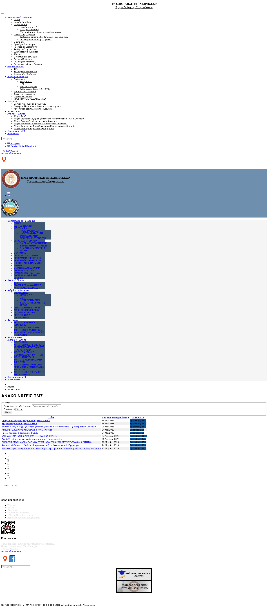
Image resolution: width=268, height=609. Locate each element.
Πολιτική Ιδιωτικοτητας (18, 512)
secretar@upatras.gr (11, 153)
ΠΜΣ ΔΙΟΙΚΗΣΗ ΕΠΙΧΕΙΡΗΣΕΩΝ (134, 3)
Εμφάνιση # (10, 409)
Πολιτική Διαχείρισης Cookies (28, 64)
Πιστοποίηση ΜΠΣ (16, 131)
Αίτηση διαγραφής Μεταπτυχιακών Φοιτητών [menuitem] (28, 353)
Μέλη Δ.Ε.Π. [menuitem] (26, 295)
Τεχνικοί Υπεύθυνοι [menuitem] (25, 312)
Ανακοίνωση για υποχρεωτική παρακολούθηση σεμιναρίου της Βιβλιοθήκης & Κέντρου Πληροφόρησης (51, 448)
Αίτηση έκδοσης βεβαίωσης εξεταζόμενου (34, 128)
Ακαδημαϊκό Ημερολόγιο (25, 49)
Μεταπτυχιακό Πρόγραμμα (20, 17)
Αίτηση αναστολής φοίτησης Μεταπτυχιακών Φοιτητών (40, 123)
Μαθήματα (19, 42)
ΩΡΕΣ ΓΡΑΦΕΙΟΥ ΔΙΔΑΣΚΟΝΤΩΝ (30, 99)
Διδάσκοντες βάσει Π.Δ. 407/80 (35, 89)
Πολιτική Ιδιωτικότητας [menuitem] (27, 273)
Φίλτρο (8, 412)
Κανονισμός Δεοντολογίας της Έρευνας (33, 109)
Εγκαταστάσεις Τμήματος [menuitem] (28, 263)
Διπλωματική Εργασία (24, 34)
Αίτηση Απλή (20, 116)
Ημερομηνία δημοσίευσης (115, 417)
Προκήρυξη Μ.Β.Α (28, 27)
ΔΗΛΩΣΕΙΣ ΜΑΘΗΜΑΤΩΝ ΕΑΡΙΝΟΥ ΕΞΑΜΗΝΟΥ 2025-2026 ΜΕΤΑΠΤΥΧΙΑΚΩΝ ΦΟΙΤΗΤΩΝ (47, 442)
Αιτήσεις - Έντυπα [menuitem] (16, 340)
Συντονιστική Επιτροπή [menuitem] (27, 307)
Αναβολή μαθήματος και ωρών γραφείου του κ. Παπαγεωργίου (32, 439)
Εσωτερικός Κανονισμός (25, 71)
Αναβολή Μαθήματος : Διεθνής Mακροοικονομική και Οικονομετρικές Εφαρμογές (40, 445)
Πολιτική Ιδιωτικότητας (25, 61)
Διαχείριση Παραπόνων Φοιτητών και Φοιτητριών (37, 106)
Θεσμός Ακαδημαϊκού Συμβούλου (30, 104)
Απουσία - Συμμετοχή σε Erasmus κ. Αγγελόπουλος (27, 430)
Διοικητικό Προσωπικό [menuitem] (26, 310)
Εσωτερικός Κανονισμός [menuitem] (27, 285)
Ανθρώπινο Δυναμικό (17, 76)
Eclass (10, 507)
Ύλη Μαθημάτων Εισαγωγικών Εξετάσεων (40, 32)
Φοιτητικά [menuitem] (12, 320)
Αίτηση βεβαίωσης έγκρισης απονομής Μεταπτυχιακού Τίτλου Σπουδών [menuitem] (29, 347)
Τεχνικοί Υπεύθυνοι (23, 96)
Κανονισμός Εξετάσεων (25, 74)
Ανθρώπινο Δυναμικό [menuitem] (18, 290)
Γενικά (17, 19)
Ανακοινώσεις (14, 111)
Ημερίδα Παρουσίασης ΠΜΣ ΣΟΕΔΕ (19, 423)
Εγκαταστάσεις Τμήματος (26, 52)
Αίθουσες (18, 54)
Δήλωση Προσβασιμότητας (20, 515)
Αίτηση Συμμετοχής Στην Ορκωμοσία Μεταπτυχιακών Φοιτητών (45, 126)
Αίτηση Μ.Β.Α (20, 24)
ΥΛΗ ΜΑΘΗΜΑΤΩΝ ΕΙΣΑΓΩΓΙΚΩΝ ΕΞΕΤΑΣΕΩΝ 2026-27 (29, 436)
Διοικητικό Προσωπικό (24, 94)
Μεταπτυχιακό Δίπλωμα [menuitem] (27, 268)
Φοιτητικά (12, 101)
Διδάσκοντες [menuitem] (21, 293)
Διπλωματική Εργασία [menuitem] (25, 241)
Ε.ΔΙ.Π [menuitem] (23, 298)
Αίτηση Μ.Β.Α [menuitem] (21, 228)
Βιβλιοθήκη (12, 510)
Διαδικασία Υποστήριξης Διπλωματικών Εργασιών (44, 37)
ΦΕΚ (16, 69)
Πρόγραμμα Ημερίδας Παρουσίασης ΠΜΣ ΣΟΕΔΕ (26, 420)
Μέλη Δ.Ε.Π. (26, 81)
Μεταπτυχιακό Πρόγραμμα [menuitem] (21, 221)
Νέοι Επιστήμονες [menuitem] (30, 300)
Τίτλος (51, 417)
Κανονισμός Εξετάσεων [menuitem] (27, 288)
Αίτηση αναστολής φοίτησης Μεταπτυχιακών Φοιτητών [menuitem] (28, 359)
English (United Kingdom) (23, 146)
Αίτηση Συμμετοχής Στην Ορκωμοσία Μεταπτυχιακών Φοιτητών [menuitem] (29, 367)
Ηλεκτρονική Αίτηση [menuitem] (31, 233)
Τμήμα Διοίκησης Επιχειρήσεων (134, 7)
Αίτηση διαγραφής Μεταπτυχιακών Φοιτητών (35, 121)
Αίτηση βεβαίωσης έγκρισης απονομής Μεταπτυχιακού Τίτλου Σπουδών (49, 118)
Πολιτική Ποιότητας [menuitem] (25, 270)
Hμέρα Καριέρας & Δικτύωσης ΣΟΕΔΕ (20, 433)
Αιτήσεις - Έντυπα (16, 113)
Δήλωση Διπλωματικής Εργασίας (36, 39)
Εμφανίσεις (138, 417)
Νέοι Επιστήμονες (28, 86)
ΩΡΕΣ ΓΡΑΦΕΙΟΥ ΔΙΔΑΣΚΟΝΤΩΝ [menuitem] (22, 316)
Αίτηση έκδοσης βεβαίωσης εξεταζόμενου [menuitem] (29, 373)
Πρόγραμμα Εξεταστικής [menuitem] (27, 258)
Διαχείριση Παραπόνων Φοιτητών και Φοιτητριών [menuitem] (28, 328)
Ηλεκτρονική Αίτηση (29, 29)
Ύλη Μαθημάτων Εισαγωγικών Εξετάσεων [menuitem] (33, 237)
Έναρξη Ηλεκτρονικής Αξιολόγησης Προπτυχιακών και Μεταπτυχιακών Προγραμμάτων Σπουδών (49, 426)
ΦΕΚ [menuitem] (16, 283)
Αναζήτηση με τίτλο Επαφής (18, 406)
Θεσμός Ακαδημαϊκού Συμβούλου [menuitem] (26, 323)
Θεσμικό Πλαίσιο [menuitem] (16, 280)
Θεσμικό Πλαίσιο (15, 66)
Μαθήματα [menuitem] (20, 253)
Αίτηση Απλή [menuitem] (21, 342)
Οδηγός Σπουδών (22, 22)
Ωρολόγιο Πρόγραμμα (24, 44)
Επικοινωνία (13, 133)
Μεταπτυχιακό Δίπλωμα (25, 56)
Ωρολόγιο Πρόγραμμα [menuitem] (26, 255)
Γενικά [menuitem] (17, 223)
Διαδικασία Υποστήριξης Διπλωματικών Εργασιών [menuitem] (33, 244)
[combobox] (15, 138)
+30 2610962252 (9, 151)
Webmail (11, 505)
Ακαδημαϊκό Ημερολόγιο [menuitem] (28, 260)
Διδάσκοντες (20, 79)
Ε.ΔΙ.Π (23, 84)
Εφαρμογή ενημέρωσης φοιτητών (23, 517)
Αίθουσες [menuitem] (19, 265)
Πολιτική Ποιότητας (23, 59)
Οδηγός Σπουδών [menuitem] (23, 226)
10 (8, 478)
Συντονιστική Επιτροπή (25, 91)
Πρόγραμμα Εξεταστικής (25, 47)
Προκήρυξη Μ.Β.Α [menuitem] (29, 231)
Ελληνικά (15, 143)
